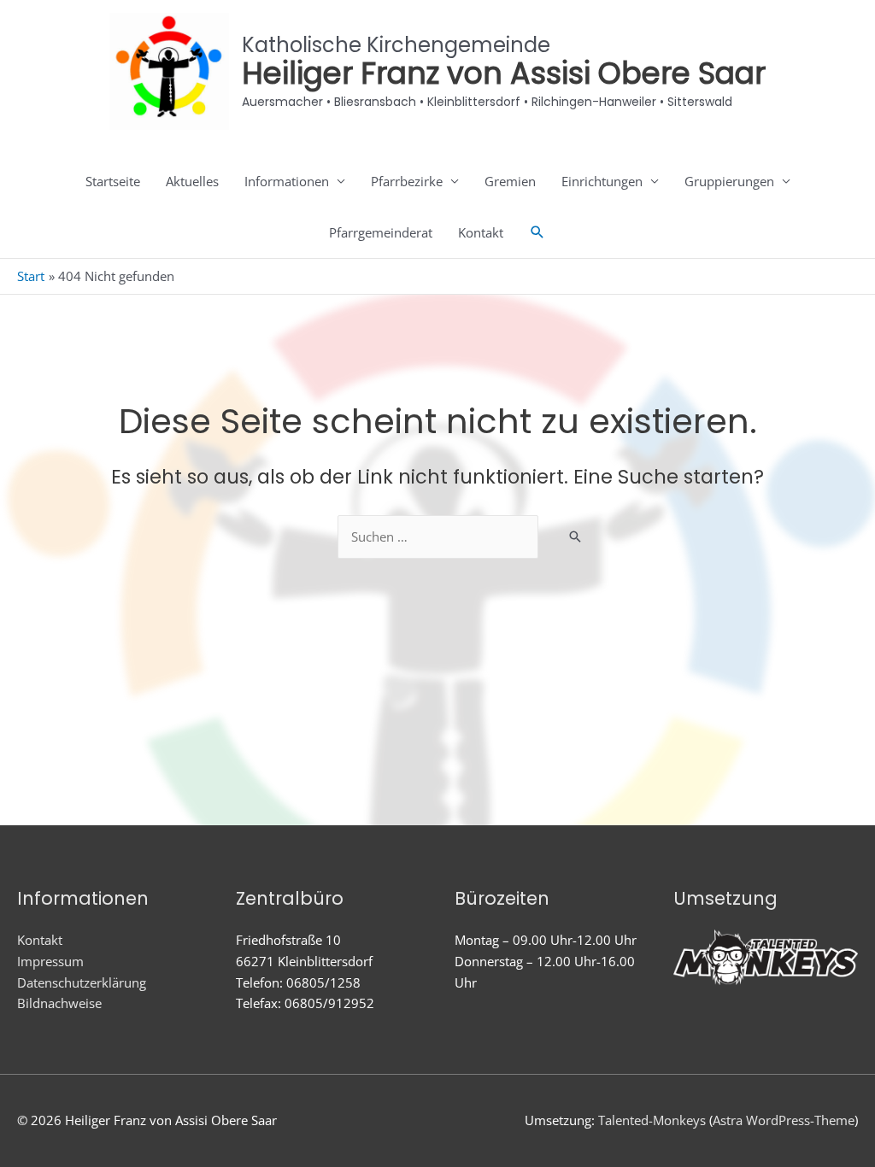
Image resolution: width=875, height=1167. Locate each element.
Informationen (286, 181)
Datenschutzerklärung (81, 982)
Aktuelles (192, 181)
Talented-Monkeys (652, 1120)
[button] (537, 232)
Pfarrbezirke (407, 181)
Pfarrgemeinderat (380, 232)
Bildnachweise (59, 1003)
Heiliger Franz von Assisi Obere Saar (504, 73)
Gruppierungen (729, 181)
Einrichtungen (602, 181)
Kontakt (480, 232)
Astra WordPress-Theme (783, 1120)
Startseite (112, 181)
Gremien (510, 181)
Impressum (50, 961)
